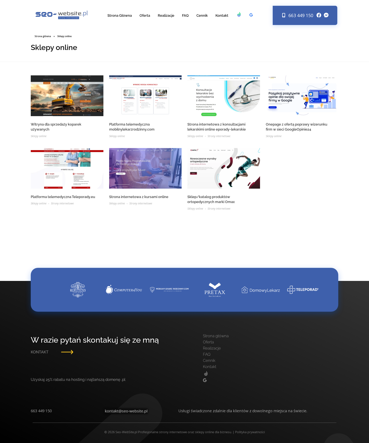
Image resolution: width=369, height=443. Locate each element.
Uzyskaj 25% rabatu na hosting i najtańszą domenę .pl (78, 379)
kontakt (39, 352)
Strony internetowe (219, 136)
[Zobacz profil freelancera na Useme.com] (239, 15)
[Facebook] (319, 15)
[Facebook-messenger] (326, 15)
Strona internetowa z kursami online (138, 197)
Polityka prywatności (250, 432)
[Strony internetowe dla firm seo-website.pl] (61, 15)
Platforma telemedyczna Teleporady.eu (63, 197)
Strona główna (43, 36)
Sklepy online (39, 136)
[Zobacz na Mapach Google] (251, 15)
